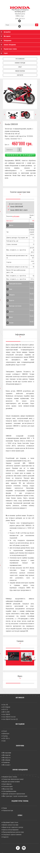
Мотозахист (6, 765)
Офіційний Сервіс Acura (10, 822)
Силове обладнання (10, 45)
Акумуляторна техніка (10, 777)
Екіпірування (7, 40)
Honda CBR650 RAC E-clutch (18, 210)
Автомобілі (7, 32)
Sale (4, 741)
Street (5, 731)
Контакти (20, 75)
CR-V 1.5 (5, 709)
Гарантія (5, 837)
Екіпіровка (20, 746)
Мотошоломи (7, 753)
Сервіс (6, 53)
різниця (17, 216)
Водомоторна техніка (10, 49)
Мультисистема (8, 789)
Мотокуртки (6, 755)
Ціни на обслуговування (10, 830)
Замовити (9, 150)
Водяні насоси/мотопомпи (11, 782)
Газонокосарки (8, 786)
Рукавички (6, 762)
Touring (5, 736)
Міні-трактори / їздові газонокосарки (15, 796)
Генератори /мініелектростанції (13, 779)
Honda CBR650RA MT (16, 207)
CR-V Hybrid (6, 707)
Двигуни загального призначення (14, 794)
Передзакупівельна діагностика (13, 832)
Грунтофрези (7, 784)
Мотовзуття (6, 757)
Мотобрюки (6, 760)
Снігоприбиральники (9, 791)
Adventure (6, 733)
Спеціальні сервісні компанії (12, 834)
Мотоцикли (7, 36)
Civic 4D (5, 705)
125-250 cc (6, 738)
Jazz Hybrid (6, 714)
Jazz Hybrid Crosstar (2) (10, 719)
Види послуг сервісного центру (13, 827)
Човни (5, 808)
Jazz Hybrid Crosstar (9, 717)
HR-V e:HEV (6, 712)
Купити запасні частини (10, 825)
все (13, 216)
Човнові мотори (8, 810)
